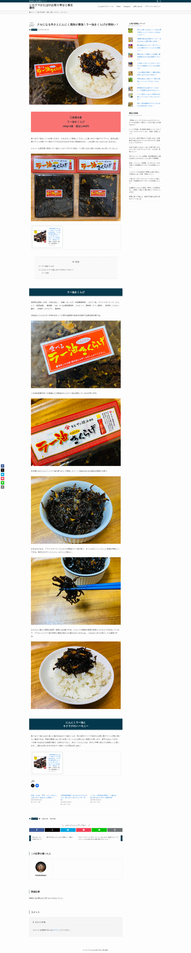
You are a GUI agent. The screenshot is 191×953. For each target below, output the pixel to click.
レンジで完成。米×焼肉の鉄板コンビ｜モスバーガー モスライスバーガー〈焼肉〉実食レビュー (145, 131)
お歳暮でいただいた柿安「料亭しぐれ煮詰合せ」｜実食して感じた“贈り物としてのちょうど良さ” (144, 190)
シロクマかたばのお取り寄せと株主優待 (51, 6)
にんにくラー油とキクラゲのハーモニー (57, 270)
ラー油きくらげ (48, 266)
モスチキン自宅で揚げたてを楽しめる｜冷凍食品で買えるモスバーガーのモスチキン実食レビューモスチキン (144, 140)
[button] (36, 830)
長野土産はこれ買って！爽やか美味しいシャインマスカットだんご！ (148, 81)
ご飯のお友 (44, 819)
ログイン (55, 930)
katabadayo (40, 875)
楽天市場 (52, 819)
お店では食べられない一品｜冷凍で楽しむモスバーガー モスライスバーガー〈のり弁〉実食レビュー (144, 149)
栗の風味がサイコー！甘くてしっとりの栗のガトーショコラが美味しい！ (148, 47)
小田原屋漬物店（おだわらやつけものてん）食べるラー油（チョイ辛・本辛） (74, 797)
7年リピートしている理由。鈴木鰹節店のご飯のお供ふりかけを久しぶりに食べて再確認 (145, 157)
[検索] (160, 1)
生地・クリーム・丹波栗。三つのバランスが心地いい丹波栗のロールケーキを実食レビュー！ (144, 165)
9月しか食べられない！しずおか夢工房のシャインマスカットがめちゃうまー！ (149, 32)
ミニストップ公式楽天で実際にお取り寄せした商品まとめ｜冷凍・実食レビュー (144, 173)
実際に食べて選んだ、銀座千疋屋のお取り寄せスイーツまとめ (144, 198)
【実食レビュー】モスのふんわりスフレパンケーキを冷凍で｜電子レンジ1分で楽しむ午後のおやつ (145, 122)
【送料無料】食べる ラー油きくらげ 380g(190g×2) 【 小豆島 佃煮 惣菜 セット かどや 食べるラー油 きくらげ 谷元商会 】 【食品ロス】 (54, 234)
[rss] (157, 1)
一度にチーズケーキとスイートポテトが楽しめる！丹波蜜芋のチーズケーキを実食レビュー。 (144, 181)
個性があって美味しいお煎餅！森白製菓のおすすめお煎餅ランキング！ (148, 56)
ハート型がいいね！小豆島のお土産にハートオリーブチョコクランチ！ (148, 96)
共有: (47, 273)
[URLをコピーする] (114, 830)
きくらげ (34, 29)
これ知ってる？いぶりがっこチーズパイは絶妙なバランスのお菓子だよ (148, 65)
